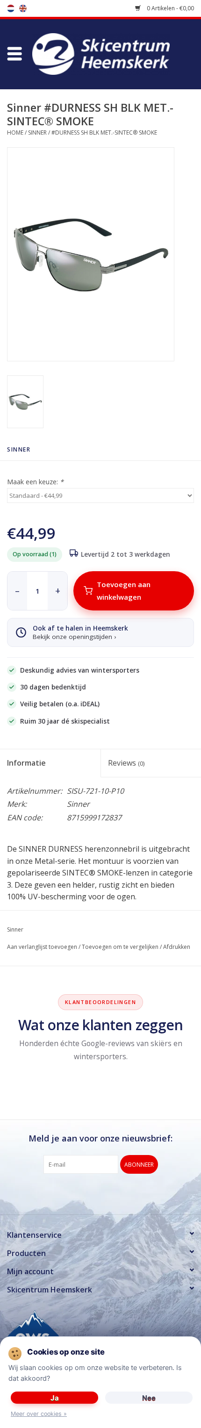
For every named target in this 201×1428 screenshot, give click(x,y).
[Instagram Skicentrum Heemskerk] (117, 1192)
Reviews (126, 763)
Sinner (37, 132)
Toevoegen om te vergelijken (120, 947)
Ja (54, 1397)
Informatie (26, 763)
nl (10, 8)
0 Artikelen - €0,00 (169, 8)
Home (15, 132)
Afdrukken (176, 947)
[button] (14, 54)
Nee (149, 1397)
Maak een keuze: (35, 481)
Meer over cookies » (39, 1413)
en (23, 8)
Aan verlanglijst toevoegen (42, 947)
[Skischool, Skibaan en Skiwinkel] (115, 53)
